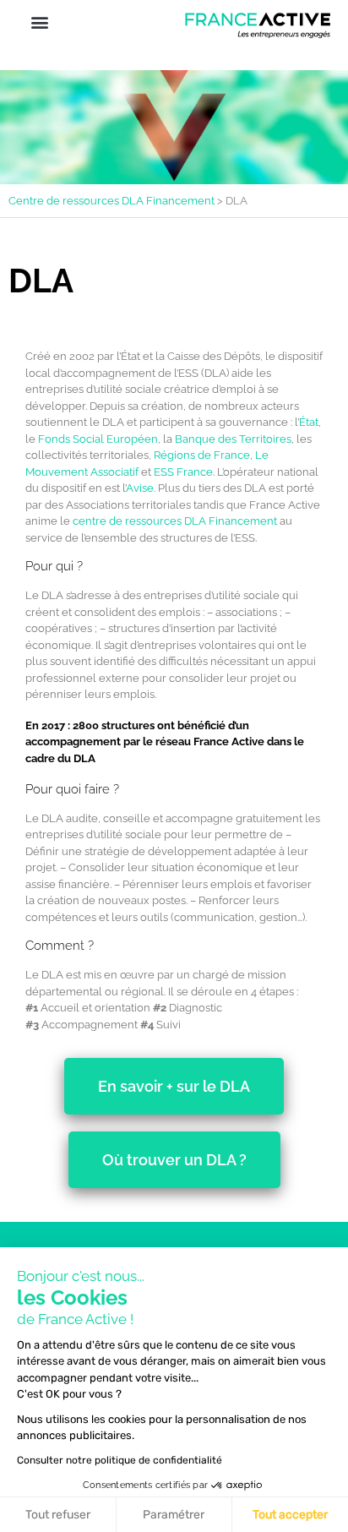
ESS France (183, 472)
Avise (140, 488)
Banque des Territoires (233, 439)
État (308, 422)
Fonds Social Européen (98, 439)
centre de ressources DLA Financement (175, 521)
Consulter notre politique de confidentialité (119, 1460)
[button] (39, 22)
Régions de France (202, 455)
